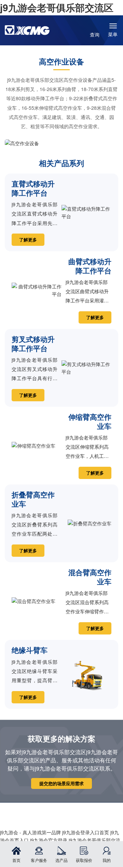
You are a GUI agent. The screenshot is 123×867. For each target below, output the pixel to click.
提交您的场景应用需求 (61, 783)
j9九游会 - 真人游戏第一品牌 (30, 832)
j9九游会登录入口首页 (85, 832)
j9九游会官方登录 (48, 840)
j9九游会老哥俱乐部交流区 (56, 7)
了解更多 (28, 240)
